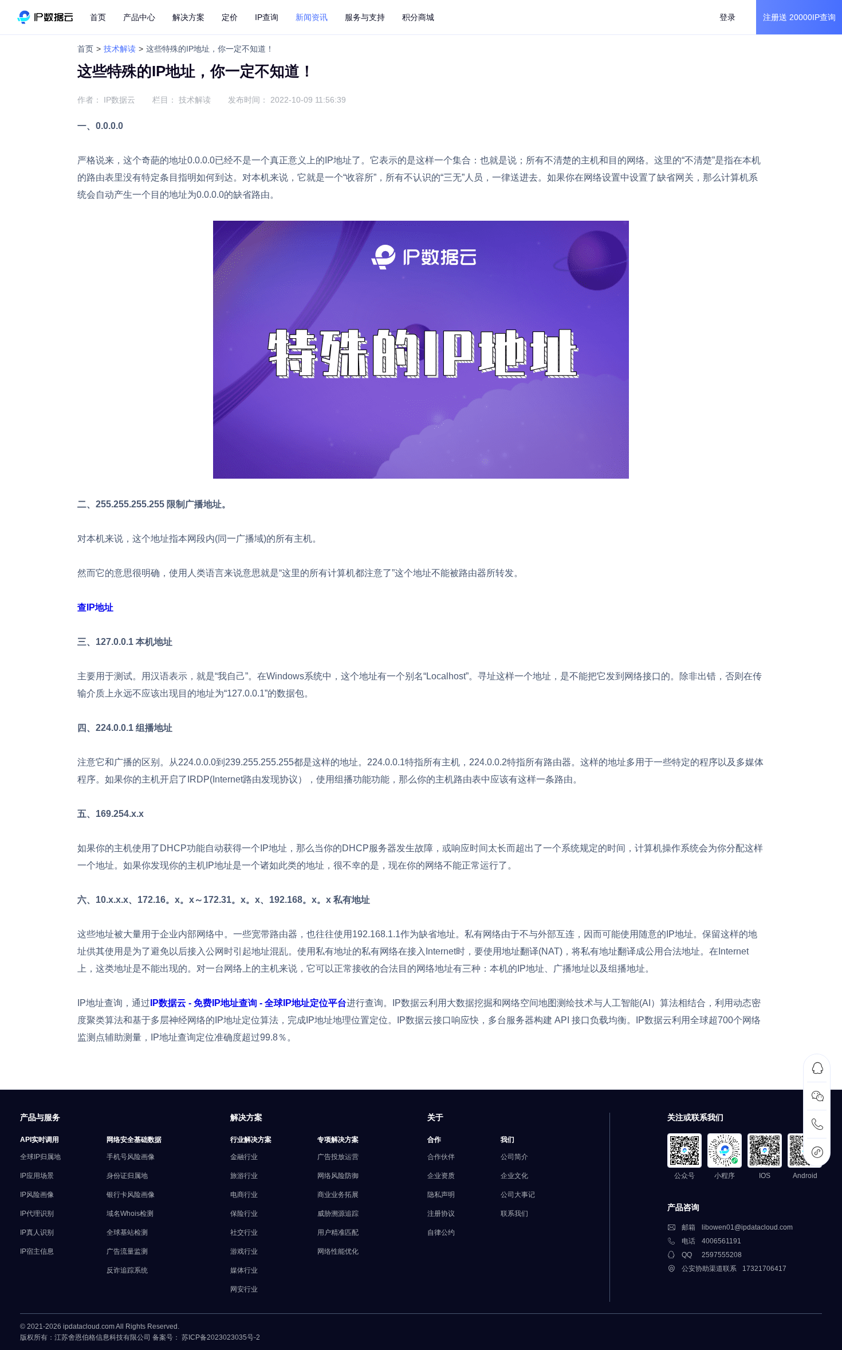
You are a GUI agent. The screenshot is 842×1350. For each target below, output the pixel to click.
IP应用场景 (37, 1176)
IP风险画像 (37, 1195)
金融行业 (244, 1157)
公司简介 (514, 1157)
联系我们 (514, 1214)
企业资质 (441, 1176)
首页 (98, 17)
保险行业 (244, 1214)
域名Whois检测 (130, 1214)
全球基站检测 (127, 1232)
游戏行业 (244, 1251)
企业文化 (514, 1176)
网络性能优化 (338, 1251)
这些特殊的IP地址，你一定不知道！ (210, 48)
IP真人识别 (37, 1232)
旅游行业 (244, 1176)
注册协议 (441, 1214)
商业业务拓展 (338, 1195)
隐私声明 (441, 1195)
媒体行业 (244, 1270)
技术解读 (120, 48)
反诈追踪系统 (127, 1270)
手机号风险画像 (131, 1157)
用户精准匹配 (338, 1232)
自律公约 (441, 1232)
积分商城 (418, 17)
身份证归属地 (127, 1176)
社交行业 (244, 1232)
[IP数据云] (45, 17)
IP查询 (266, 17)
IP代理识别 (37, 1214)
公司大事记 (518, 1195)
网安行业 (244, 1289)
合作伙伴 (441, 1157)
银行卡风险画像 (131, 1195)
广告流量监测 (127, 1251)
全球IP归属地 (40, 1157)
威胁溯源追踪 (338, 1214)
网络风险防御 (338, 1176)
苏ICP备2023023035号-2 (221, 1337)
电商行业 (244, 1195)
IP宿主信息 (37, 1251)
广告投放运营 (338, 1157)
